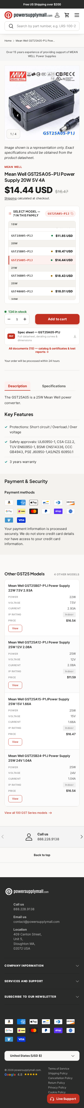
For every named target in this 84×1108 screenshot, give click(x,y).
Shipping (10, 198)
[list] (42, 103)
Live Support (66, 1099)
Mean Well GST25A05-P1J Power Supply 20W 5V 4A (36, 41)
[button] (67, 15)
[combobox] (42, 26)
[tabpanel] (42, 430)
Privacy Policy (57, 1087)
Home (8, 41)
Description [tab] (17, 386)
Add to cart (57, 319)
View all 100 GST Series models (25, 812)
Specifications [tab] (54, 386)
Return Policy (56, 1082)
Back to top (42, 855)
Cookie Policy (57, 1092)
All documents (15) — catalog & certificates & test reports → (42, 350)
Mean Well (13, 167)
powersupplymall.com (27, 1070)
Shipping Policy (58, 1073)
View (15, 628)
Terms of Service (58, 1068)
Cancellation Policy (60, 1078)
